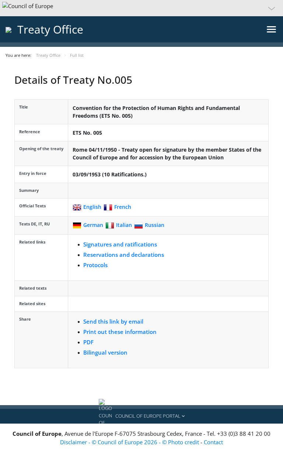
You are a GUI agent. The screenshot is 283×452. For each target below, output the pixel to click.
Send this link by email (113, 321)
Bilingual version (105, 352)
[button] (141, 8)
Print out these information (120, 331)
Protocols (95, 265)
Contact (213, 442)
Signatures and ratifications (120, 244)
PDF (88, 342)
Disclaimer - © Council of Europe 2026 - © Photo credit (130, 442)
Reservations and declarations (123, 254)
